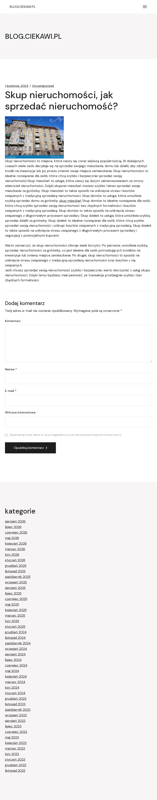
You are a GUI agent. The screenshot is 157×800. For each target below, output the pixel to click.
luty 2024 (12, 687)
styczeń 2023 (15, 759)
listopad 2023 (15, 704)
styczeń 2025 (15, 626)
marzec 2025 (15, 615)
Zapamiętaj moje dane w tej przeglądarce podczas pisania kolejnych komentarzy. (65, 435)
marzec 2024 (15, 682)
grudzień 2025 (15, 566)
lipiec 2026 (13, 527)
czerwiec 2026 (16, 532)
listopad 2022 (15, 770)
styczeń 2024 (15, 693)
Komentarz (13, 321)
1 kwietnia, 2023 (16, 86)
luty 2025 (12, 621)
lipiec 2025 (13, 593)
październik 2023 (17, 710)
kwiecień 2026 (16, 543)
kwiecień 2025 (16, 610)
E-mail (10, 391)
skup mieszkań (70, 201)
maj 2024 (12, 671)
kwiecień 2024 (16, 676)
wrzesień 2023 (16, 715)
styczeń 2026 (15, 560)
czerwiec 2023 (16, 732)
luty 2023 (12, 754)
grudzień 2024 (16, 632)
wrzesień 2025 (16, 582)
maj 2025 (12, 604)
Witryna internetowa (20, 412)
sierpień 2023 (15, 721)
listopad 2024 (15, 638)
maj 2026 (12, 538)
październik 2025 (17, 577)
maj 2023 (12, 737)
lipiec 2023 (13, 726)
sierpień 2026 (15, 521)
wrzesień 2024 (16, 649)
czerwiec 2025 (16, 599)
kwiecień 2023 (16, 743)
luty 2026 (12, 554)
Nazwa (11, 369)
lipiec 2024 (13, 660)
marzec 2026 (15, 549)
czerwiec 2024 (16, 665)
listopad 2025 (15, 571)
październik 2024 (18, 643)
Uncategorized (43, 86)
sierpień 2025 (15, 588)
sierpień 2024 (15, 654)
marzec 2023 (15, 748)
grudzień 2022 (15, 765)
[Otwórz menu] (144, 7)
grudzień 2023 (15, 698)
